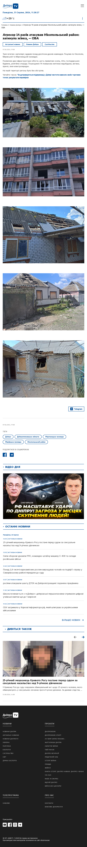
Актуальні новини (12, 44)
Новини (7, 724)
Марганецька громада (54, 437)
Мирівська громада (13, 442)
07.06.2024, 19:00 (9, 49)
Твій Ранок (49, 750)
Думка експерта (10, 760)
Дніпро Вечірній (52, 753)
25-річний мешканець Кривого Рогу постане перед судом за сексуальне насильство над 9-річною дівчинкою (40, 682)
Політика (7, 746)
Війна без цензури (53, 786)
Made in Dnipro (51, 779)
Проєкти (49, 724)
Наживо (6, 803)
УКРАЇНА (6, 742)
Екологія (7, 750)
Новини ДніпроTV (10, 739)
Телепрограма (11, 795)
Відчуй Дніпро (51, 782)
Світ (4, 757)
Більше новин (71, 620)
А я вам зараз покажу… (55, 739)
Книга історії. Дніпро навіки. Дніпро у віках (64, 771)
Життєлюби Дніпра (53, 742)
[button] (83, 637)
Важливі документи (54, 807)
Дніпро (8, 437)
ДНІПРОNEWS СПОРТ (53, 735)
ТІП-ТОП (48, 775)
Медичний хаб (51, 757)
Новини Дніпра (15, 25)
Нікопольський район (36, 442)
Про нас (49, 795)
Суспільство (49, 44)
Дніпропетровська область (28, 437)
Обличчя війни (51, 746)
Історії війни (50, 760)
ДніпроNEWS (50, 731)
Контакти (49, 803)
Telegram (78, 409)
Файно (48, 768)
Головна (4, 25)
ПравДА (48, 764)
